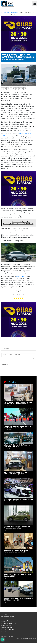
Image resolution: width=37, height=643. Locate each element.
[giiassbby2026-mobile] (18, 33)
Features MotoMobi (6, 627)
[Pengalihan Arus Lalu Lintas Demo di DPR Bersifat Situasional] (18, 416)
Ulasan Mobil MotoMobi (7, 629)
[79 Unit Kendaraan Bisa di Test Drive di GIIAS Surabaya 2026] (18, 589)
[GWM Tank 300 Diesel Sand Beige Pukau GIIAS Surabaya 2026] (18, 461)
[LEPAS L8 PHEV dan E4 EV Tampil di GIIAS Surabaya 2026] (18, 438)
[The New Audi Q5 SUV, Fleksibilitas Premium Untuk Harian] (18, 515)
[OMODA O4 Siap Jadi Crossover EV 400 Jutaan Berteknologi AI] (18, 488)
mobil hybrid (20, 276)
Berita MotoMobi (6, 625)
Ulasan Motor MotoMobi (8, 632)
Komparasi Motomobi (7, 636)
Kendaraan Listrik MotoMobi (9, 634)
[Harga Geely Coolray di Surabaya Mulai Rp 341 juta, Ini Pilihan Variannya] (18, 392)
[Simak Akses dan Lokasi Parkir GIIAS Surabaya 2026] (18, 565)
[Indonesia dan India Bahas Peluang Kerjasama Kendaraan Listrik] (18, 541)
